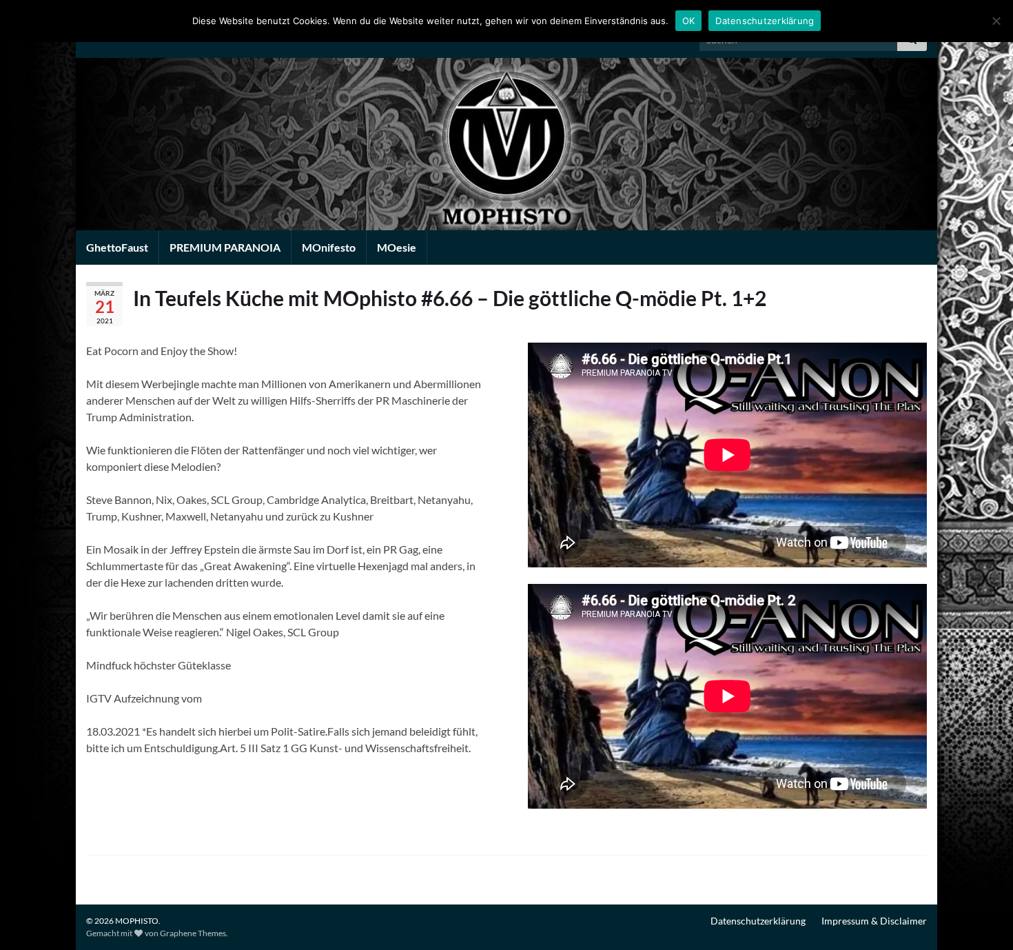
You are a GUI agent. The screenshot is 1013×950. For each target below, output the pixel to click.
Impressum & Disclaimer (874, 921)
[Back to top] (982, 919)
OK (688, 20)
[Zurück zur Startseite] (506, 144)
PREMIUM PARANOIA (225, 247)
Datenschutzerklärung (758, 921)
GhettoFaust (117, 247)
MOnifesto (329, 247)
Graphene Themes (193, 933)
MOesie (396, 247)
